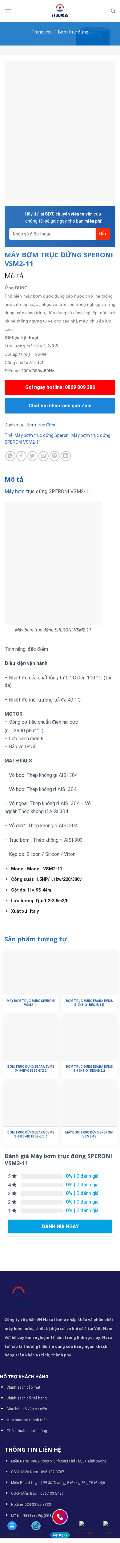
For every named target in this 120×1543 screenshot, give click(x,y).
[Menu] (8, 10)
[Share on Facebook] (21, 456)
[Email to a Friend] (43, 456)
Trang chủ (42, 32)
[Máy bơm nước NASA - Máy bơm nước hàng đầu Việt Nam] (60, 11)
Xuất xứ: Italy (25, 911)
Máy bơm (15, 491)
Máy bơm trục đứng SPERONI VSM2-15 (89, 1134)
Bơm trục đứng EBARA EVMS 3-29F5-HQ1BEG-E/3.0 (30, 1134)
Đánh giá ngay (60, 1226)
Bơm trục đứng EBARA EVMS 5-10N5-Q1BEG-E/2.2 (89, 1068)
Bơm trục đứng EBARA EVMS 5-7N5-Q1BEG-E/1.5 (89, 1003)
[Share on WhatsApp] (10, 456)
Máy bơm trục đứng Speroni (42, 435)
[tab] (60, 479)
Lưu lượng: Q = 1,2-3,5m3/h (40, 901)
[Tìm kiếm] (113, 11)
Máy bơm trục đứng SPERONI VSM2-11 (31, 1003)
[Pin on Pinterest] (55, 456)
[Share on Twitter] (32, 456)
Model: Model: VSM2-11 (36, 869)
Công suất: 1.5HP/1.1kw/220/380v (46, 879)
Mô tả (14, 479)
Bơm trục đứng (73, 32)
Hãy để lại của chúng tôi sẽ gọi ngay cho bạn (63, 217)
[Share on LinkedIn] (66, 456)
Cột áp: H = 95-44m (31, 890)
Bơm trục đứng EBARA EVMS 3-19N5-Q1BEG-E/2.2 (30, 1068)
